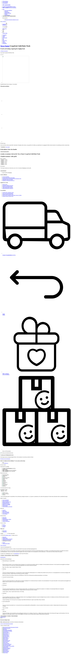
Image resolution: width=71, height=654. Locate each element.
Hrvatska (7, 636)
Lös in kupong (4, 513)
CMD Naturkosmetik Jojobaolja (7, 187)
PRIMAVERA (4, 184)
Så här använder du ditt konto (7, 506)
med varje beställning (9, 7)
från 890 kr (9, 6)
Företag (3, 542)
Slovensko (8, 645)
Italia (6, 629)
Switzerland (9, 644)
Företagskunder (5, 505)
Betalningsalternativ (8, 13)
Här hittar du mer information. (5, 458)
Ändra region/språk (11, 533)
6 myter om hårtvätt (5, 176)
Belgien (7, 651)
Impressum (4, 537)
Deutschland (10, 630)
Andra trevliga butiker (6, 543)
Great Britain (10, 631)
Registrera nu (4, 25)
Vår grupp (4, 525)
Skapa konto (4, 28)
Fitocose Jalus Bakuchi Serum (7, 186)
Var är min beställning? (8, 10)
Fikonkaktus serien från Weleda (7, 179)
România (7, 634)
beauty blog (4, 517)
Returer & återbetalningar (6, 501)
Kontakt (6, 14)
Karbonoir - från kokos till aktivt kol (8, 180)
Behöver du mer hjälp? (6, 504)
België (7, 649)
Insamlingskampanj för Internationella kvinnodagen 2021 (11, 178)
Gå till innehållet (5, 2)
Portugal (7, 650)
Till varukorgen (5, 3)
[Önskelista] (3, 30)
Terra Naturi (5, 46)
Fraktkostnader (7, 12)
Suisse (7, 642)
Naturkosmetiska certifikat (6, 519)
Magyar (7, 638)
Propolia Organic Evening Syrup (7, 196)
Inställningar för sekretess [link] (6, 540)
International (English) (14, 627)
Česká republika (11, 646)
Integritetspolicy (3, 557)
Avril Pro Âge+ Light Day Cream (8, 192)
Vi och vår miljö (5, 520)
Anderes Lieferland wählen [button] (4, 625)
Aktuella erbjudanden (6, 521)
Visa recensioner (3, 170)
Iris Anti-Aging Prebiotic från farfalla (8, 177)
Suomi (7, 639)
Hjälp (3, 9)
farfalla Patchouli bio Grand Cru (7, 188)
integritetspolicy (16, 553)
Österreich (8, 628)
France (7, 633)
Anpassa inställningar (15, 555)
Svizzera (7, 643)
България (8, 640)
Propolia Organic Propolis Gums (7, 194)
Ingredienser (4, 518)
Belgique (7, 648)
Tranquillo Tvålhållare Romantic (7, 185)
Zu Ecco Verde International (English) (6, 623)
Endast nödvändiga (8, 555)
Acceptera (2, 555)
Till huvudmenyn (5, 1)
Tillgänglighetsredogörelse (6, 539)
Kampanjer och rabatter (6, 503)
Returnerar (6, 11)
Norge (7, 652)
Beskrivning (3, 143)
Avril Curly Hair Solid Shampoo (7, 193)
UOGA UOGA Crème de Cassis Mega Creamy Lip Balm (11, 195)
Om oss (3, 524)
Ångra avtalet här (3, 545)
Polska (7, 637)
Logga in (3, 510)
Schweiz (7, 641)
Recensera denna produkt (5, 151)
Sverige (7, 635)
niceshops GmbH (8, 535)
